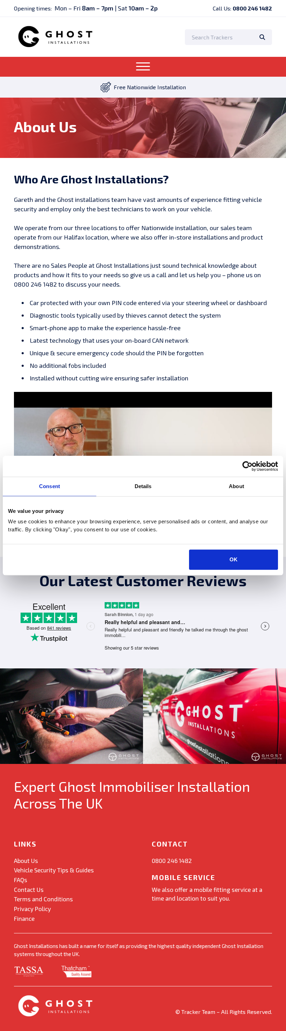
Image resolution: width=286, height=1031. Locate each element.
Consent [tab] (49, 486)
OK (233, 559)
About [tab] (236, 486)
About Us (26, 860)
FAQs (20, 879)
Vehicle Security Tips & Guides (54, 869)
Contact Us (29, 889)
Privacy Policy (32, 908)
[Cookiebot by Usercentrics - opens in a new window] (247, 466)
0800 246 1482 (252, 8)
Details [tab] (143, 486)
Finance (24, 918)
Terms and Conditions (43, 898)
